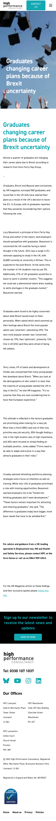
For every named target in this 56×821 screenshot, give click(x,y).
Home (6, 812)
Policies (40, 812)
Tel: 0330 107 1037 (18, 670)
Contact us (36, 5)
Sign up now (28, 637)
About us (16, 812)
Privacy (29, 812)
